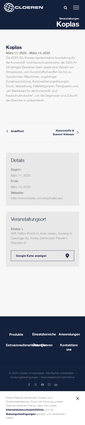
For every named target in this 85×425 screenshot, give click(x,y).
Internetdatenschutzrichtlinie (57, 377)
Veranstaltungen (69, 18)
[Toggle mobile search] (65, 7)
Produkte (16, 334)
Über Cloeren (42, 345)
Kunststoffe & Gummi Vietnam (63, 132)
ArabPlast (17, 131)
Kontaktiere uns (69, 347)
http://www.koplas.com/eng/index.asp (37, 198)
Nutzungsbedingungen (24, 377)
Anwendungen (69, 334)
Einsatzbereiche (42, 334)
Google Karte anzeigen (31, 255)
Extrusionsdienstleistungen (16, 345)
